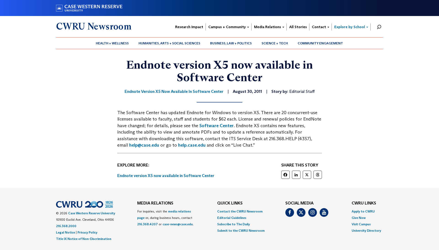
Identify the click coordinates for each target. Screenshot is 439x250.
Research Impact (189, 27)
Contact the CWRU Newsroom (240, 211)
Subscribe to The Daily (233, 224)
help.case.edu (192, 145)
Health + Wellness (112, 43)
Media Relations (268, 27)
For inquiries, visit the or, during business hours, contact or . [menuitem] (165, 217)
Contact (319, 27)
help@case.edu (144, 145)
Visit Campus (361, 224)
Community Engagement (320, 43)
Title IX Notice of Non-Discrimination (83, 239)
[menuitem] (112, 43)
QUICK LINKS (230, 203)
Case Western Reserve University (91, 213)
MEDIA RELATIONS (155, 203)
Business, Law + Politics (231, 43)
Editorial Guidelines (231, 218)
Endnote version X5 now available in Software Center (165, 175)
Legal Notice (65, 232)
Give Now (359, 218)
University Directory (366, 230)
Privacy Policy (87, 232)
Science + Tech (275, 43)
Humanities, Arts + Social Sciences (169, 43)
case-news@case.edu (178, 224)
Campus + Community (227, 27)
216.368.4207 (147, 224)
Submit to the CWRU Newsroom (241, 230)
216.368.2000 (66, 226)
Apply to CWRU (363, 211)
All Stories (298, 27)
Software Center (216, 125)
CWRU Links (364, 203)
